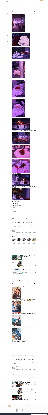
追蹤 (34, 11)
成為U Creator (14, 2)
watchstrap (19, 359)
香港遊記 (17, 221)
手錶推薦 (24, 360)
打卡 (32, 218)
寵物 (38, 2)
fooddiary (23, 218)
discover (20, 218)
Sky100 (21, 221)
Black (17, 360)
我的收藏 (22, 408)
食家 (31, 222)
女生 (32, 2)
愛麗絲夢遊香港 (19, 222)
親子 (35, 2)
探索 (18, 2)
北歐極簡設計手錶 (21, 360)
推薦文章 (20, 2)
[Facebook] (7, 43)
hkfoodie (23, 222)
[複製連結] (7, 47)
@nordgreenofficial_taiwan (28, 285)
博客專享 (25, 2)
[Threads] (7, 46)
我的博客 (22, 410)
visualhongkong (17, 355)
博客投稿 (17, 411)
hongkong (15, 222)
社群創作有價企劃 (7, 2)
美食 (29, 2)
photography (13, 221)
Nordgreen (27, 360)
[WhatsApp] (7, 44)
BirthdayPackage (25, 221)
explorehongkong (31, 355)
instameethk (21, 355)
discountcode (23, 359)
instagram (13, 359)
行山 (39, 2)
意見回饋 (17, 410)
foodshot (29, 222)
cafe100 (17, 218)
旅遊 (30, 2)
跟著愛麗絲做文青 (29, 359)
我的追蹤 (22, 409)
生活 (36, 2)
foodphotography (27, 218)
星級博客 (23, 2)
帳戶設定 (22, 407)
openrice (32, 221)
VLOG (27, 2)
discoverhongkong (26, 355)
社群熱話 (11, 2)
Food (13, 222)
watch (16, 359)
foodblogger (13, 218)
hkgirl (30, 218)
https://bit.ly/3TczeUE (15, 327)
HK (19, 221)
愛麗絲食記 (26, 222)
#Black (19, 285)
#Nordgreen (21, 327)
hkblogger (13, 223)
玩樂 (33, 2)
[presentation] (12, 239)
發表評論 (13, 374)
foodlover (29, 221)
